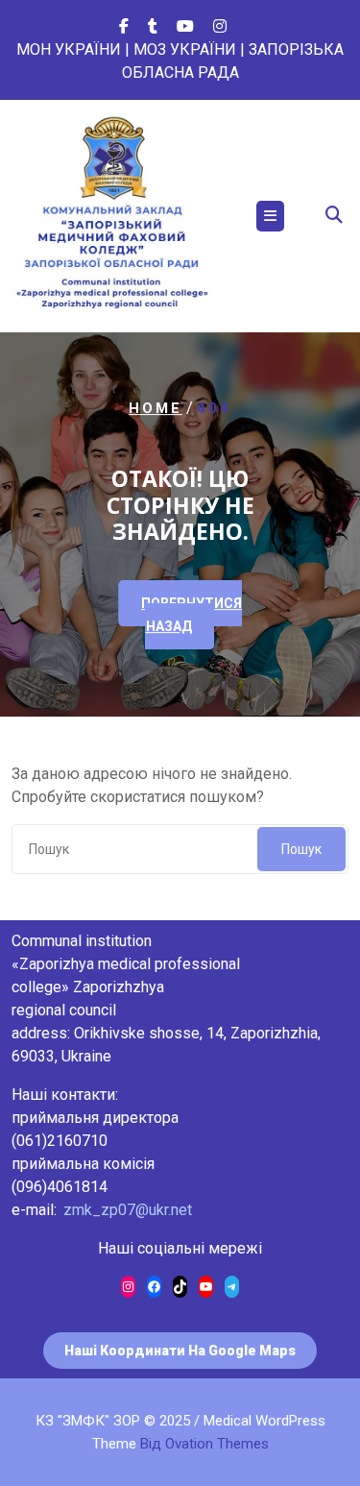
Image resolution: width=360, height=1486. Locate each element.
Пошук (301, 849)
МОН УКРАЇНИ (68, 49)
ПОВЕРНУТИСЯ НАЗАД (191, 615)
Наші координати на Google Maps (180, 1350)
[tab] (270, 216)
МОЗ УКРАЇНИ (184, 49)
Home (155, 408)
